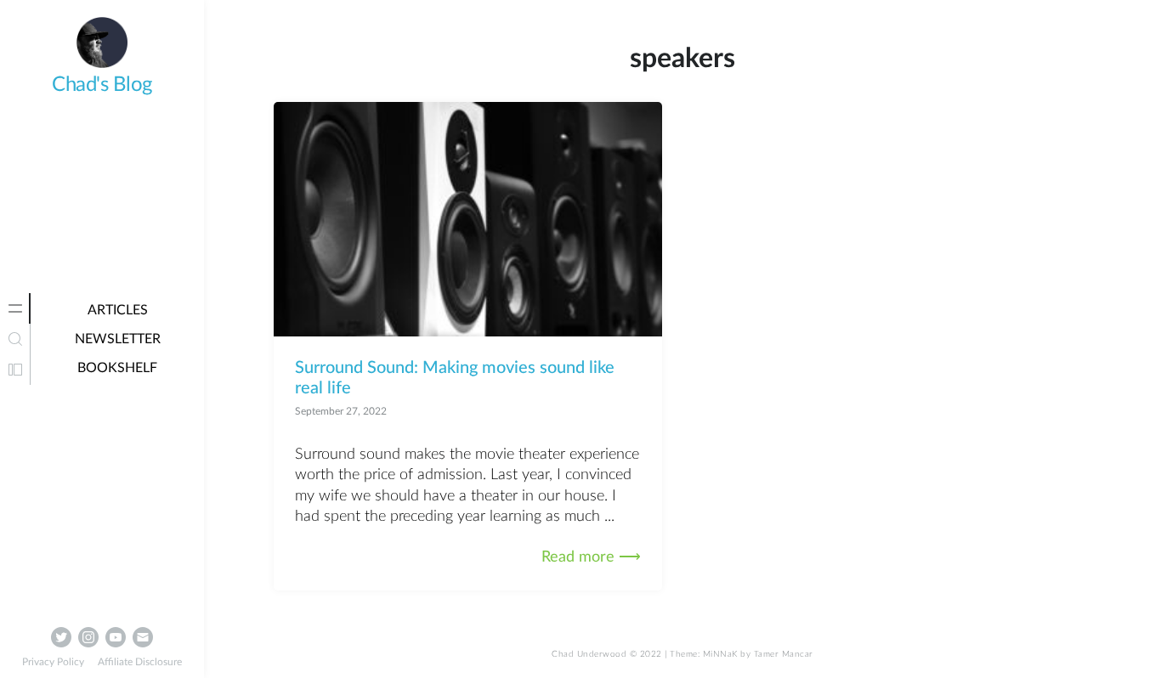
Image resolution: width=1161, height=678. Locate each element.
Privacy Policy (53, 662)
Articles (118, 310)
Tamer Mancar (783, 654)
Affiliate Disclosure (140, 662)
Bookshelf (117, 368)
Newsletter (118, 339)
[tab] (15, 308)
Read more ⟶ (591, 557)
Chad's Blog (102, 85)
